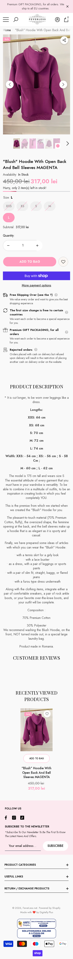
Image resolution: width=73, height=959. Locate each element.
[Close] (67, 6)
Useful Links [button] (13, 876)
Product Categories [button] (20, 865)
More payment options (36, 285)
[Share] (64, 40)
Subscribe (55, 846)
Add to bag (29, 261)
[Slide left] (10, 84)
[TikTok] (23, 818)
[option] (36, 84)
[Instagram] (15, 818)
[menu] (6, 20)
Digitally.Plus (46, 912)
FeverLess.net (30, 908)
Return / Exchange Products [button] (26, 888)
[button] (16, 20)
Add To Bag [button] (36, 758)
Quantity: (9, 235)
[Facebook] (7, 818)
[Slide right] (63, 84)
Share (64, 40)
